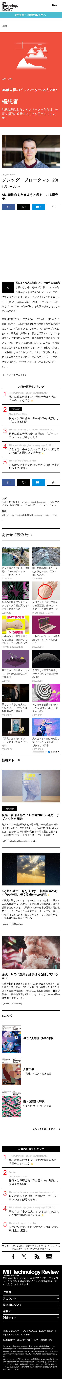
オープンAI (26, 505)
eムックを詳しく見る (44, 1129)
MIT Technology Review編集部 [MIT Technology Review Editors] (30, 515)
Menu (55, 5)
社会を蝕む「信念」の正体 (37, 1103)
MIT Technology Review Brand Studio (20, 841)
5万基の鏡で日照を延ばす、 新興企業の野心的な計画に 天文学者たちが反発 (30, 893)
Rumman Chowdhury (13, 1003)
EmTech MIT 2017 (9, 502)
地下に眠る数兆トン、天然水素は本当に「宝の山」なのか (33, 397)
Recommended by (39, 752)
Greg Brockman (8, 174)
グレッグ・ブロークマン (44, 505)
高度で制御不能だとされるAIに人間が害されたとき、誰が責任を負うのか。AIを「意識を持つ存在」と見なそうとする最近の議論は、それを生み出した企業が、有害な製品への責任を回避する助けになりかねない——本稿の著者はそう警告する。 (31, 990)
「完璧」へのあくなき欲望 (37, 1071)
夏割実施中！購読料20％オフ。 (31, 14)
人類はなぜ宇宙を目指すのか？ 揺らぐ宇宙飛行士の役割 (34, 465)
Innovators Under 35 (27, 502)
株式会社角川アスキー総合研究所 (34, 1340)
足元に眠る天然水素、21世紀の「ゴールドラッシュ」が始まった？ (34, 433)
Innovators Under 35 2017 (48, 502)
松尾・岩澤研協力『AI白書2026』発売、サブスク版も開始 (34, 415)
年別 (5, 26)
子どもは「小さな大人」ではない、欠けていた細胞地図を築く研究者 (34, 449)
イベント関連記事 (10, 505)
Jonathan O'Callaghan (13, 924)
